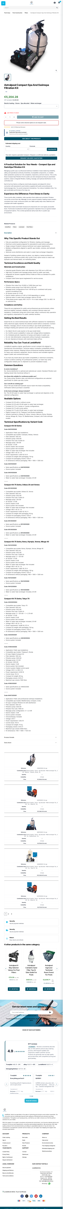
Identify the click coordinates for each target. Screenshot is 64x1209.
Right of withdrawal (7, 1157)
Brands (24, 1145)
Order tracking (6, 1137)
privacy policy (46, 1015)
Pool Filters (29, 227)
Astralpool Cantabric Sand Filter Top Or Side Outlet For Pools (31, 970)
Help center (45, 1140)
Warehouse (25, 1154)
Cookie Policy (5, 1151)
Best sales (25, 1137)
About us (44, 1137)
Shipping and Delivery (8, 1170)
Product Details (9, 737)
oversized (21, 227)
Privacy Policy (5, 1154)
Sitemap (24, 1157)
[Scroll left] (6, 968)
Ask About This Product (31, 138)
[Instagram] (26, 1196)
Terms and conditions (8, 1175)
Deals (23, 1140)
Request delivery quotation (31, 158)
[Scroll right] (57, 968)
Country (8, 146)
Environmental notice (47, 1143)
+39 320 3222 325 (47, 1179)
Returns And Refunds (8, 1173)
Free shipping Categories (48, 1145)
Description (8, 233)
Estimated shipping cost (48, 1148)
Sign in (4, 1140)
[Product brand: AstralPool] (6, 92)
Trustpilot (13, 1075)
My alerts (4, 1145)
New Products (26, 1143)
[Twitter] (31, 1196)
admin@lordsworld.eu (47, 1181)
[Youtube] (36, 1196)
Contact (24, 1151)
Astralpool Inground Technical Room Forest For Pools (49, 970)
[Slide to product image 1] (7, 77)
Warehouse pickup (47, 1151)
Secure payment (6, 1167)
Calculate (52, 149)
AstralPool (7, 227)
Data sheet (7, 742)
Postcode (32, 146)
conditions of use (30, 1015)
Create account (6, 1143)
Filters (14, 227)
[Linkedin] (40, 1196)
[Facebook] (22, 1196)
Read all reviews (31, 1100)
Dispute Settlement (7, 1160)
